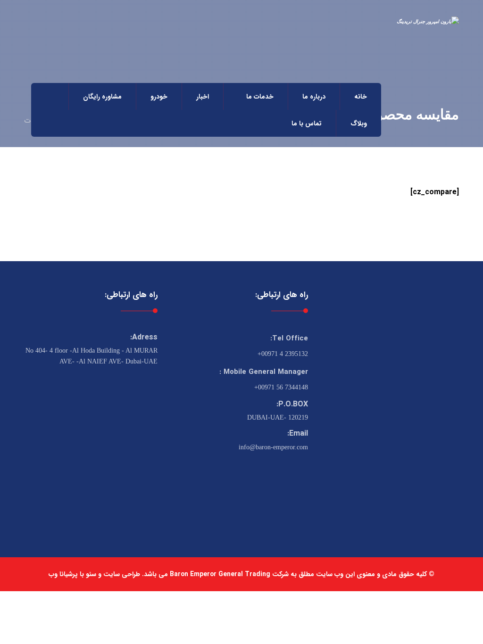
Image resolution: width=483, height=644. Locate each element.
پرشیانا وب (63, 574)
